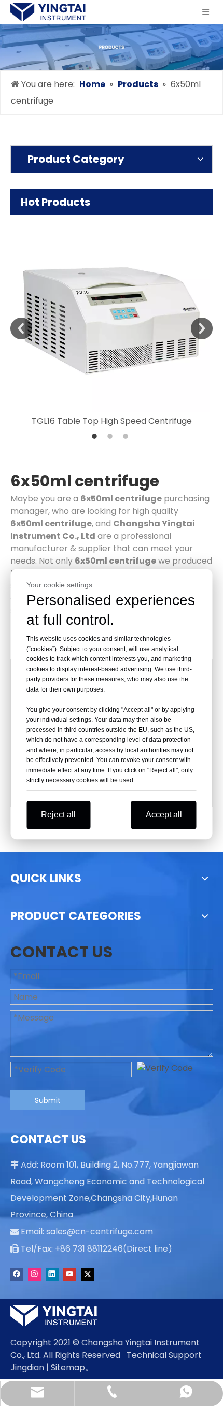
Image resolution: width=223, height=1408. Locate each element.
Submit (48, 1100)
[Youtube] (69, 1274)
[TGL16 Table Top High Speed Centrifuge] (111, 313)
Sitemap (68, 1367)
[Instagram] (34, 1274)
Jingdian (27, 1367)
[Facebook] (16, 1274)
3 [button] (127, 436)
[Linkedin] (52, 1274)
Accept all (164, 814)
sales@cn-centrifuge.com (99, 1232)
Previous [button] (21, 328)
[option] (111, 321)
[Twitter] (87, 1274)
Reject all (58, 814)
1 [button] (96, 436)
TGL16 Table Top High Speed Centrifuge (112, 421)
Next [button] (202, 328)
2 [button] (111, 436)
